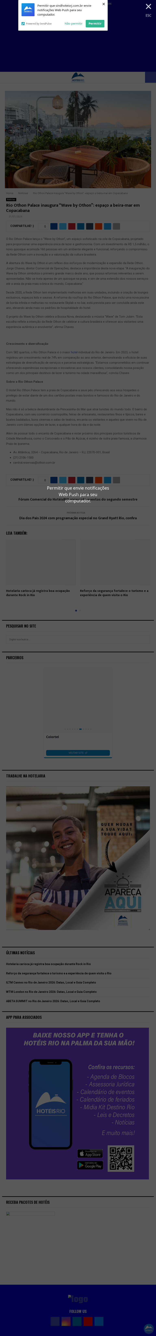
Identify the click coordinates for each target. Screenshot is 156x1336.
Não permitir (73, 23)
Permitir (95, 23)
